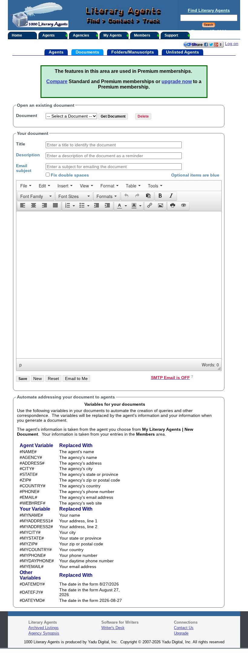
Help (193, 44)
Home (17, 35)
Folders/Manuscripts (132, 51)
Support (171, 35)
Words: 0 (210, 365)
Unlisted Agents (182, 51)
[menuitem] (26, 185)
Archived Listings (43, 627)
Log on (231, 43)
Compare (56, 81)
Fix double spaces (69, 175)
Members (142, 35)
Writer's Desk (113, 627)
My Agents (112, 35)
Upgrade (181, 633)
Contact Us (184, 627)
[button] (35, 196)
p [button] (20, 365)
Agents (48, 35)
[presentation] (25, 185)
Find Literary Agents (209, 10)
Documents (87, 51)
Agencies (81, 35)
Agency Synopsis (43, 633)
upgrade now (177, 81)
